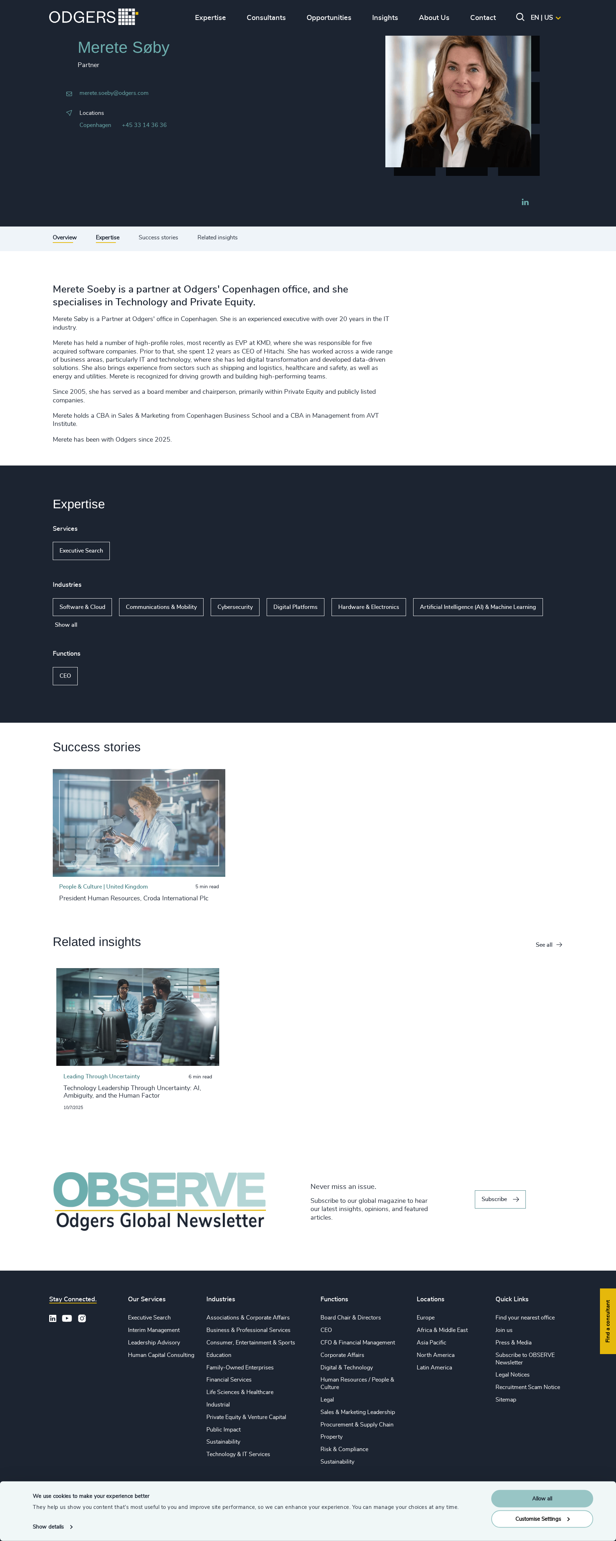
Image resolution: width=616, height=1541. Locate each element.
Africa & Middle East (442, 1330)
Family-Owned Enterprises (240, 1367)
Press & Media (514, 1343)
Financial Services (229, 1380)
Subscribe (494, 1199)
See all (544, 945)
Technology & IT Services (238, 1454)
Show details (48, 1527)
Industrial (218, 1405)
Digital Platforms (295, 607)
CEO (65, 676)
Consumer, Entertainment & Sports (250, 1343)
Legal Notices (513, 1375)
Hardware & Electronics (368, 607)
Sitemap (506, 1400)
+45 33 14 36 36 (144, 125)
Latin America (434, 1367)
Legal (327, 1400)
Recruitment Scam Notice (528, 1387)
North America (436, 1355)
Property (331, 1437)
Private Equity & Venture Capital (246, 1417)
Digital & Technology (346, 1367)
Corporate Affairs (342, 1355)
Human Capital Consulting (161, 1355)
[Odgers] (93, 18)
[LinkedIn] (525, 203)
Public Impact (223, 1430)
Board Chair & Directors (350, 1318)
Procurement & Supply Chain (357, 1425)
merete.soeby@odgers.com (114, 93)
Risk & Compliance (344, 1449)
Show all (66, 625)
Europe (426, 1318)
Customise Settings (538, 1518)
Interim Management (154, 1330)
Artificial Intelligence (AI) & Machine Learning (478, 607)
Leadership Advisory (154, 1343)
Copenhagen (95, 125)
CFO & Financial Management (357, 1343)
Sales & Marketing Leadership (357, 1412)
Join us (504, 1330)
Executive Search (81, 551)
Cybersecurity (235, 607)
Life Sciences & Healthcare (239, 1392)
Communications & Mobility (161, 607)
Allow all (542, 1498)
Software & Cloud (82, 607)
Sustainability (223, 1442)
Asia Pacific (431, 1343)
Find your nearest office (525, 1318)
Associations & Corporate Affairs (248, 1318)
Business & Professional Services (248, 1330)
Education (218, 1355)
